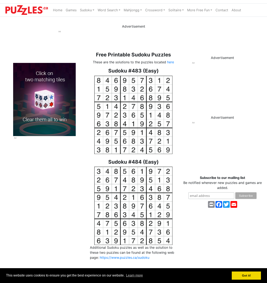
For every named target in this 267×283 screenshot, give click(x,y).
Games (71, 10)
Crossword (153, 10)
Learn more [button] (134, 275)
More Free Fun (198, 10)
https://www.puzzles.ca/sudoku (124, 257)
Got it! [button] (246, 275)
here (170, 62)
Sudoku (86, 10)
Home (58, 10)
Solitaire (174, 10)
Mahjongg (131, 10)
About (236, 10)
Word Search (108, 10)
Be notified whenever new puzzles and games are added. (222, 183)
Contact (221, 10)
